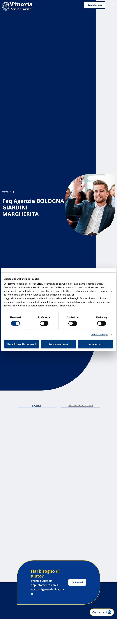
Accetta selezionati (58, 344)
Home (5, 191)
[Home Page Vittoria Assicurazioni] (17, 6)
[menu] (113, 5)
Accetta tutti (95, 344)
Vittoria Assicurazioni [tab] (81, 405)
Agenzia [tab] (36, 405)
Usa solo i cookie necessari (21, 344)
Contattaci (77, 582)
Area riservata (95, 5)
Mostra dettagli (99, 334)
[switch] (44, 323)
